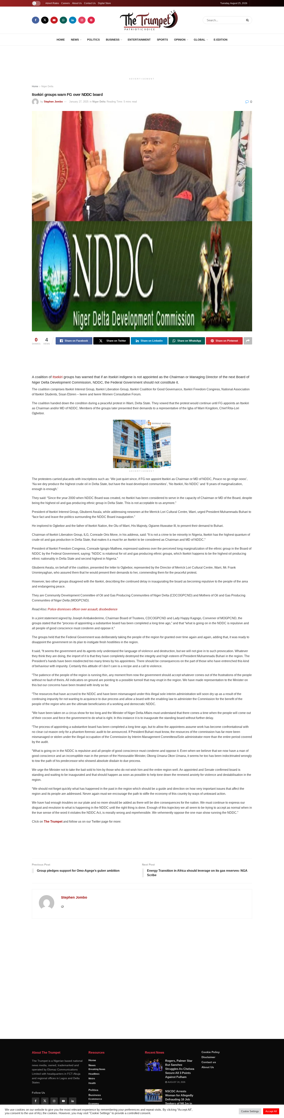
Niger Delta (47, 86)
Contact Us (90, 3)
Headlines (93, 1074)
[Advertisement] (142, 60)
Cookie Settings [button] (250, 1111)
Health (92, 1083)
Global (199, 39)
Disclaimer (208, 1057)
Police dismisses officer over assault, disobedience (82, 609)
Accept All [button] (271, 1111)
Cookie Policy (211, 1052)
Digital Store (104, 3)
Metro (91, 1078)
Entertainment (139, 39)
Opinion (179, 39)
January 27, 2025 (78, 101)
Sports (162, 39)
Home (61, 39)
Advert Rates (52, 3)
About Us (77, 3)
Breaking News (96, 1069)
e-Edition (220, 39)
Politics (93, 39)
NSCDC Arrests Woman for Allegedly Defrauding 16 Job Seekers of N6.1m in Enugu (179, 1099)
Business (112, 39)
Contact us (209, 1062)
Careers (65, 3)
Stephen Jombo (53, 101)
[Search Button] (248, 20)
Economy (93, 1103)
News (75, 39)
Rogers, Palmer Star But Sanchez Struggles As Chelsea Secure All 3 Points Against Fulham (179, 1069)
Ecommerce (95, 1099)
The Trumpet (53, 821)
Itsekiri (58, 377)
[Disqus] (142, 977)
